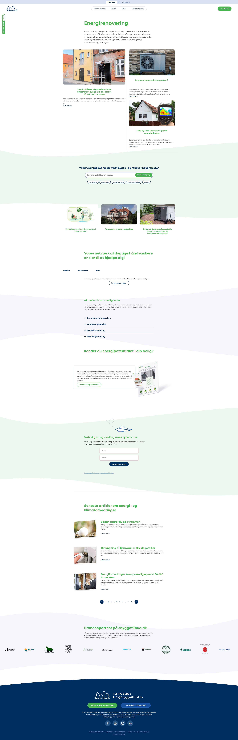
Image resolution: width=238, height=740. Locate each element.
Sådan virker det (100, 8)
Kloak (98, 270)
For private (111, 2)
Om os (124, 8)
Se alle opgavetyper (119, 283)
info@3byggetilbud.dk (128, 697)
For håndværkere (124, 2)
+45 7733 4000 (122, 694)
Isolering (146, 182)
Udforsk (113, 8)
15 (132, 602)
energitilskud (105, 182)
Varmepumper (82, 270)
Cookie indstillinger (119, 734)
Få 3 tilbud (225, 9)
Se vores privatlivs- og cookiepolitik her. (99, 473)
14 (128, 602)
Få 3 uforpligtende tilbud (102, 705)
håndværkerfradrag (134, 182)
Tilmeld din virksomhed (135, 705)
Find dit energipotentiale (89, 384)
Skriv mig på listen (119, 464)
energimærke (93, 182)
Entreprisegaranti (138, 8)
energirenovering (118, 182)
